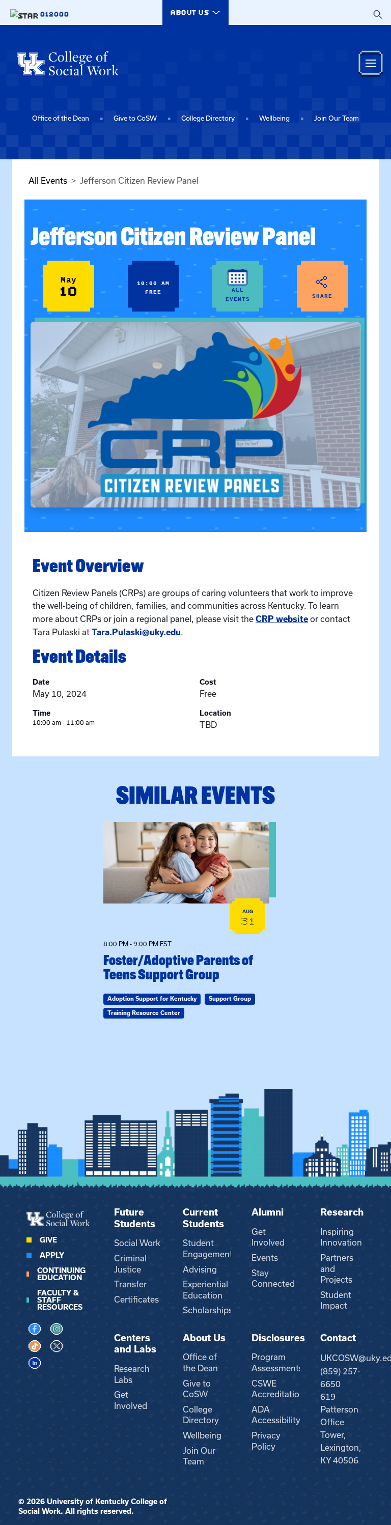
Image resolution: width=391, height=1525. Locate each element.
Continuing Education (61, 1274)
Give (48, 1240)
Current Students (203, 1218)
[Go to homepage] (67, 63)
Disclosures (278, 1338)
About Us (204, 1338)
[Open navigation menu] (371, 63)
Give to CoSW (135, 118)
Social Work (137, 1243)
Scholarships (208, 1310)
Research (342, 1212)
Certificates (136, 1299)
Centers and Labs (135, 1344)
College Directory (208, 118)
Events (265, 1257)
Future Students (134, 1218)
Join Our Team (336, 118)
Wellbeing (274, 118)
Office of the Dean (60, 118)
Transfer (130, 1284)
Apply (52, 1255)
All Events (48, 180)
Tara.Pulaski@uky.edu (136, 632)
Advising (200, 1269)
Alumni (268, 1212)
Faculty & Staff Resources (59, 1300)
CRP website (282, 619)
